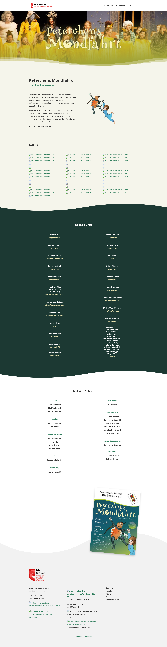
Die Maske (123, 5)
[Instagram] (45, 606)
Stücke (114, 5)
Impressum (78, 636)
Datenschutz (88, 636)
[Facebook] (45, 617)
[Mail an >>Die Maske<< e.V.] (83, 624)
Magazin (133, 5)
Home (106, 5)
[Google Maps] (83, 597)
